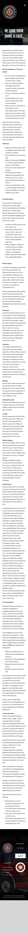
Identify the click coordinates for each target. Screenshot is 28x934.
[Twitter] (20, 848)
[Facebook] (18, 848)
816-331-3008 (7, 875)
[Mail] (22, 848)
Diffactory (23, 897)
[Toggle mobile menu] (25, 5)
